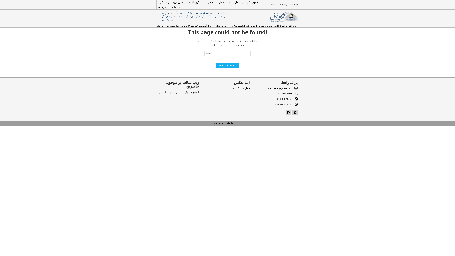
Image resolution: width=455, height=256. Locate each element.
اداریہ (295, 25)
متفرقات (190, 25)
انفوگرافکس (279, 25)
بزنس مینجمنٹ (177, 25)
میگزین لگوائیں (194, 2)
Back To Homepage (228, 65)
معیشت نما (200, 25)
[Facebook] (288, 112)
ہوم (181, 7)
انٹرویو (289, 25)
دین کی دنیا (209, 2)
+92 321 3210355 (283, 99)
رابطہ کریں (163, 2)
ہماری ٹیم (163, 7)
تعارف (173, 7)
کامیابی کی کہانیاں (247, 25)
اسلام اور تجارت (229, 25)
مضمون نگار (253, 2)
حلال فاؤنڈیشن (241, 88)
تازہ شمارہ (239, 2)
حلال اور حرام (214, 25)
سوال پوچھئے (163, 25)
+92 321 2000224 (283, 104)
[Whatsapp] (295, 112)
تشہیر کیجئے (178, 2)
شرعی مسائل (265, 25)
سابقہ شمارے (224, 2)
